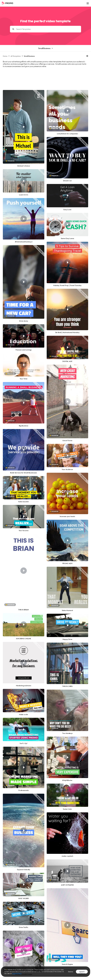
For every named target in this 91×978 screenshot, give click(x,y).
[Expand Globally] (23, 830)
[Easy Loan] (67, 195)
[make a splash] (67, 833)
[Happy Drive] (67, 625)
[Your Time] (23, 364)
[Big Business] (23, 402)
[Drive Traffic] (23, 913)
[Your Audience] (67, 455)
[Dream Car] (67, 157)
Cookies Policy (17, 973)
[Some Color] (67, 795)
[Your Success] (23, 516)
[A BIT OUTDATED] (67, 871)
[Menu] (87, 3)
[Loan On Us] (23, 180)
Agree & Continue (82, 972)
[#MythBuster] (67, 757)
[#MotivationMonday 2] (23, 218)
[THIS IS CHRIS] (67, 663)
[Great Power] (67, 401)
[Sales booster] (23, 487)
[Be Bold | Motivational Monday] (67, 309)
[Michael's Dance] (23, 127)
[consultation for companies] (67, 110)
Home (5, 56)
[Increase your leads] (67, 493)
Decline (70, 972)
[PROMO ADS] (67, 540)
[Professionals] (23, 767)
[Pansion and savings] (23, 336)
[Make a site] (23, 700)
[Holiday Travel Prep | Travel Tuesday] (67, 262)
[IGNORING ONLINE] (23, 624)
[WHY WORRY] (23, 884)
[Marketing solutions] (23, 662)
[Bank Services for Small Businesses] (23, 449)
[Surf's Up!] (23, 729)
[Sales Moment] (67, 587)
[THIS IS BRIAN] (23, 570)
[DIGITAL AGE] (67, 347)
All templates (16, 56)
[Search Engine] (67, 925)
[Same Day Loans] (67, 224)
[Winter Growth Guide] (23, 951)
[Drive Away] (23, 282)
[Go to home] (8, 3)
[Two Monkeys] (67, 710)
